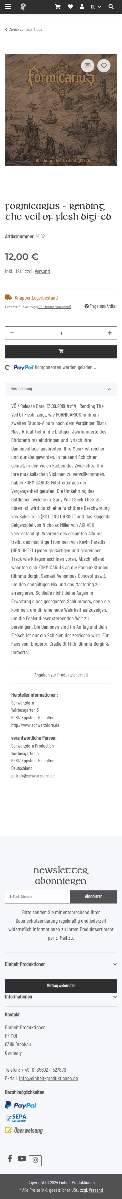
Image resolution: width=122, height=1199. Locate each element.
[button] (111, 7)
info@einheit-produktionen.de (48, 1078)
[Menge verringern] (12, 333)
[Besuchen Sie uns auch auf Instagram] (35, 1160)
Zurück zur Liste (20, 30)
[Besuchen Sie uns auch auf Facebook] (9, 1159)
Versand (42, 271)
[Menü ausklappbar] (8, 4)
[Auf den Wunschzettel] (104, 66)
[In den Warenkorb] (10, 49)
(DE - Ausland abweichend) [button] (54, 307)
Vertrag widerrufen (61, 986)
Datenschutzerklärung (37, 921)
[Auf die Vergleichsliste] (87, 66)
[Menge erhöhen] (110, 333)
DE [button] (93, 6)
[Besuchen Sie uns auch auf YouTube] (21, 1159)
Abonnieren (93, 896)
